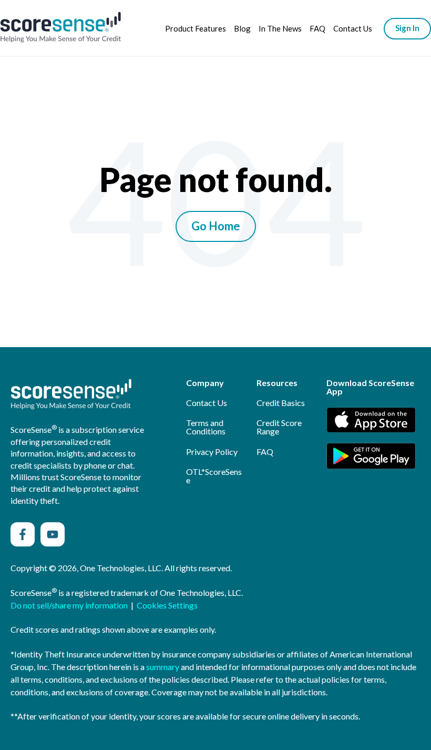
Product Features (195, 28)
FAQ (317, 28)
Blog (242, 28)
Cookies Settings (167, 605)
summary (162, 667)
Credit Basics (280, 403)
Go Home (215, 226)
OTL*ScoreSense (214, 476)
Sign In (407, 28)
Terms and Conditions (205, 427)
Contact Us (352, 28)
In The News (280, 28)
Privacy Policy (212, 452)
